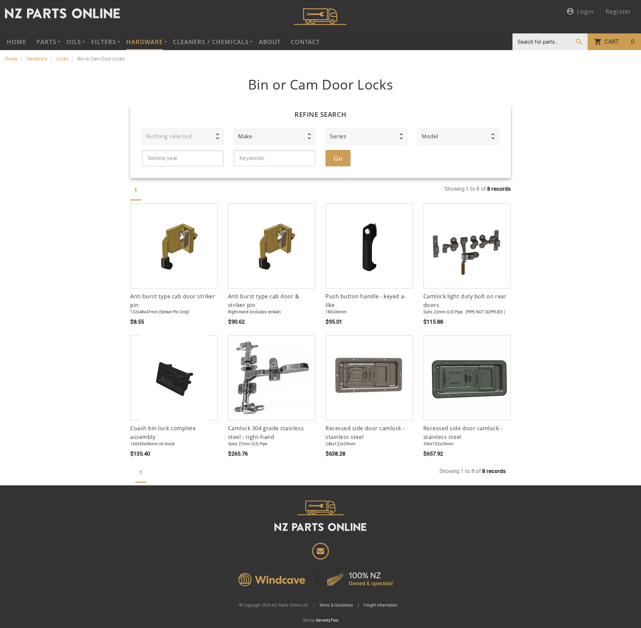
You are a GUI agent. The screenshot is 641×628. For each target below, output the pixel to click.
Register (618, 11)
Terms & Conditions (336, 605)
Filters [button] (103, 42)
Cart (619, 41)
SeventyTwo (327, 620)
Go (338, 158)
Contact (305, 42)
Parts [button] (46, 42)
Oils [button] (73, 42)
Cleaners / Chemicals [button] (211, 42)
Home (16, 42)
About (270, 42)
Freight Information (380, 605)
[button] (183, 136)
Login (585, 11)
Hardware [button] (144, 42)
